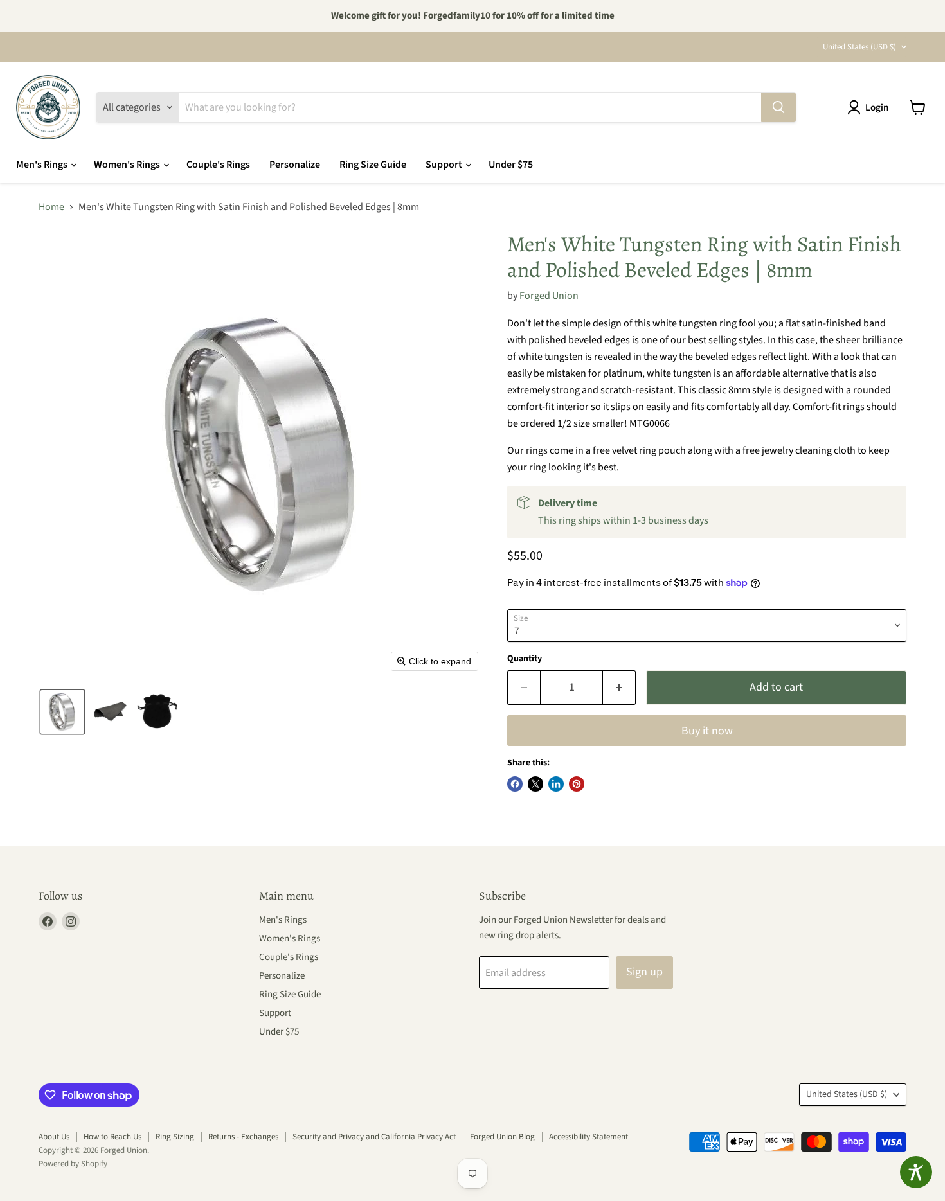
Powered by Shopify (73, 1164)
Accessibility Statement (588, 1137)
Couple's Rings (218, 164)
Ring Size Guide (372, 164)
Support (445, 164)
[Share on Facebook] (515, 784)
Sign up (644, 972)
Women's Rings (128, 164)
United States (859, 47)
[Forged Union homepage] (48, 107)
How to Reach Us (112, 1137)
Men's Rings (42, 164)
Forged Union (549, 296)
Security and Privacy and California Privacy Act (374, 1137)
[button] (870, 107)
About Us (54, 1137)
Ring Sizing (175, 1137)
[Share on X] (535, 784)
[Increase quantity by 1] (619, 688)
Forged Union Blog (502, 1137)
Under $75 (511, 164)
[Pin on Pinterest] (576, 784)
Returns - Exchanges (243, 1137)
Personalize (294, 164)
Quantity (524, 659)
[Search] (778, 107)
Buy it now (707, 731)
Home (51, 207)
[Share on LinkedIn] (556, 784)
